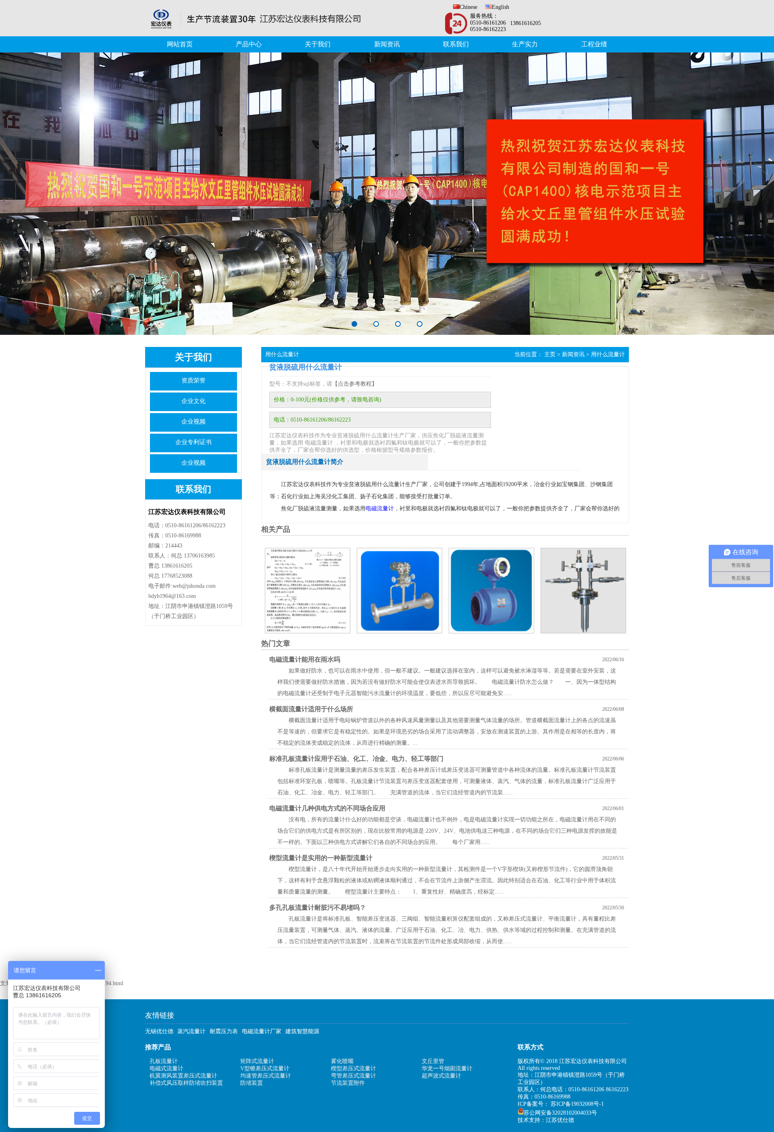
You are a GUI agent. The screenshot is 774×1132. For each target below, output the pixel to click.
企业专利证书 (193, 442)
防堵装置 (251, 1083)
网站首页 (180, 44)
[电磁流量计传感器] (491, 590)
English (500, 7)
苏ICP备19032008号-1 (577, 1104)
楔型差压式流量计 (353, 1068)
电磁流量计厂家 (261, 1031)
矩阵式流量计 (257, 1061)
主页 (550, 354)
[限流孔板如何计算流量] (307, 590)
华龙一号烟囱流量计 (447, 1068)
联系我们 (456, 44)
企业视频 (193, 421)
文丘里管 (433, 1061)
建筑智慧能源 (302, 1031)
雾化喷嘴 (342, 1061)
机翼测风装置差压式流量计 (183, 1076)
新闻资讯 (387, 44)
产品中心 (249, 44)
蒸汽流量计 (191, 1031)
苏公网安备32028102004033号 (560, 1113)
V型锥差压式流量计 (264, 1068)
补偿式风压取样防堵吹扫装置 (186, 1083)
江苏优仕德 (560, 1120)
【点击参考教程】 (354, 384)
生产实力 (525, 44)
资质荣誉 (193, 380)
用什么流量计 (608, 354)
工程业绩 (594, 44)
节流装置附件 (348, 1083)
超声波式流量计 (441, 1076)
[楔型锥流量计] (399, 590)
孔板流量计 (164, 1061)
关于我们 (318, 44)
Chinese (468, 7)
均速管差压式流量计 (265, 1076)
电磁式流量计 (166, 1068)
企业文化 (193, 401)
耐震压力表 (224, 1031)
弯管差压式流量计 (353, 1076)
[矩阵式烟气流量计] (583, 590)
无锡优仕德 (159, 1031)
